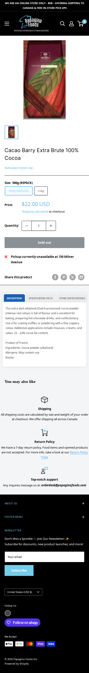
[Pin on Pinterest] (64, 277)
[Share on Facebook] (55, 277)
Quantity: (12, 225)
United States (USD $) (19, 592)
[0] (81, 23)
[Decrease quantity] (26, 226)
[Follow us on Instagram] (8, 613)
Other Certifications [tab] (72, 298)
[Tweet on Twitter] (72, 277)
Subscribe (19, 570)
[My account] (71, 23)
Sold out (44, 242)
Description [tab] (14, 298)
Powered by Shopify (17, 663)
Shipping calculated (35, 211)
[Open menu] (7, 23)
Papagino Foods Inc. (19, 168)
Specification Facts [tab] (40, 298)
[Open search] (62, 23)
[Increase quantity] (51, 226)
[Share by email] (81, 277)
